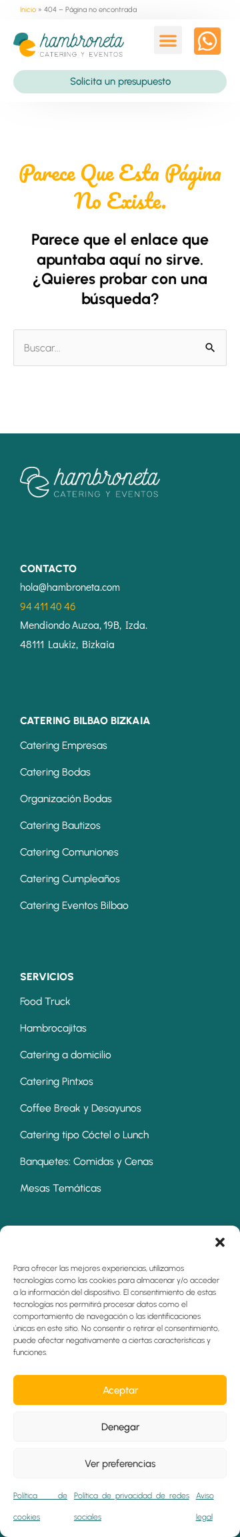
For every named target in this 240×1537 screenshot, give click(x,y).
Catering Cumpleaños (70, 878)
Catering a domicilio (65, 1054)
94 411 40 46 (48, 606)
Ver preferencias (120, 1464)
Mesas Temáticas (60, 1188)
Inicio (28, 9)
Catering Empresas (63, 745)
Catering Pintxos (56, 1081)
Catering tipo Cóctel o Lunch (84, 1134)
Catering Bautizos (60, 825)
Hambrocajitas (53, 1028)
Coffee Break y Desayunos (80, 1108)
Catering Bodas (55, 771)
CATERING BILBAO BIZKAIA (85, 720)
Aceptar (120, 1390)
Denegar (120, 1427)
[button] (220, 1242)
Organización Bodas (66, 798)
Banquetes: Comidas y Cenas (86, 1161)
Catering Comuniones (69, 852)
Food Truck (45, 1001)
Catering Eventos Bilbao (74, 905)
